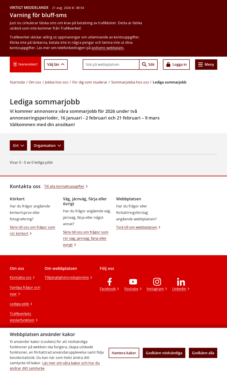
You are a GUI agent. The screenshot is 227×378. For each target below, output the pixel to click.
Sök (151, 64)
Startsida (17, 82)
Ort (16, 145)
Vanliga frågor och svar (25, 290)
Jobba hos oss (56, 82)
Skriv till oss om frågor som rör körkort (32, 230)
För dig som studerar (90, 82)
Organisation (45, 145)
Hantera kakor (124, 352)
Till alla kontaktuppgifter (64, 186)
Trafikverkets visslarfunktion (22, 316)
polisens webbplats (108, 47)
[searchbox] (111, 64)
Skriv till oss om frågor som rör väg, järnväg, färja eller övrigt (85, 238)
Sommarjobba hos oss (130, 82)
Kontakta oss (20, 277)
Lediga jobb (19, 303)
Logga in (179, 64)
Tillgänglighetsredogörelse (67, 277)
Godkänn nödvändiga (164, 352)
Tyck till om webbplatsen (136, 227)
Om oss (35, 82)
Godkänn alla (203, 352)
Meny (209, 64)
